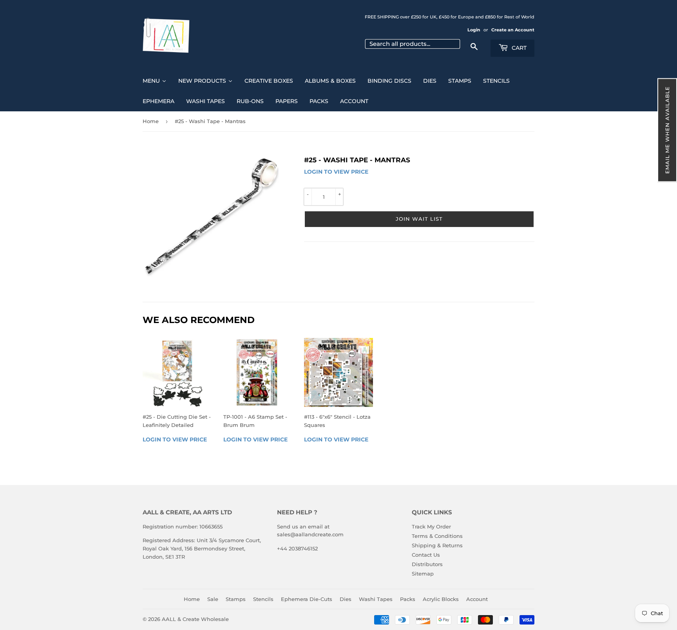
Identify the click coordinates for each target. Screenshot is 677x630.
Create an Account (512, 30)
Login (473, 30)
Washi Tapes (376, 599)
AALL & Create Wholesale (195, 619)
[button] (667, 130)
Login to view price (336, 171)
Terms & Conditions (437, 536)
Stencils (263, 599)
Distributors (427, 564)
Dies (345, 599)
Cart (518, 47)
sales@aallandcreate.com (310, 534)
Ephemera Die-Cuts (306, 599)
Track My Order (431, 526)
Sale (212, 599)
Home (151, 121)
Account (477, 599)
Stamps (236, 599)
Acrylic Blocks (441, 599)
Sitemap (423, 573)
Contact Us (426, 555)
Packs (407, 599)
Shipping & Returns (437, 545)
